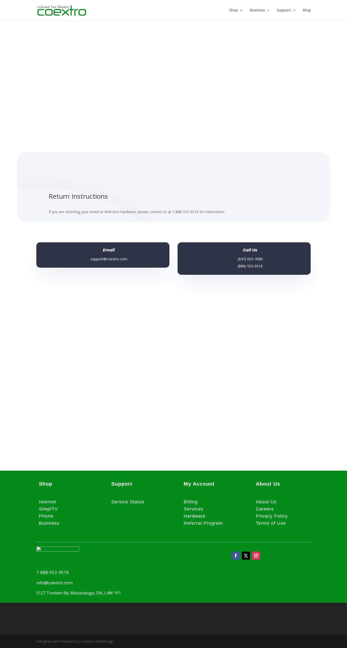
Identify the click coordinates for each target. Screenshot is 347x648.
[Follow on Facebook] (236, 556)
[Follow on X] (246, 556)
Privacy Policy (272, 516)
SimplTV (48, 508)
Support (284, 10)
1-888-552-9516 (52, 572)
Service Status (127, 501)
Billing (191, 501)
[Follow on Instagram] (256, 556)
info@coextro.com (54, 583)
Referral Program (203, 523)
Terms (263, 523)
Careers (265, 508)
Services (193, 508)
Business (257, 10)
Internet (47, 501)
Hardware (195, 516)
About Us (266, 501)
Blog (307, 10)
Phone (46, 516)
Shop (233, 10)
